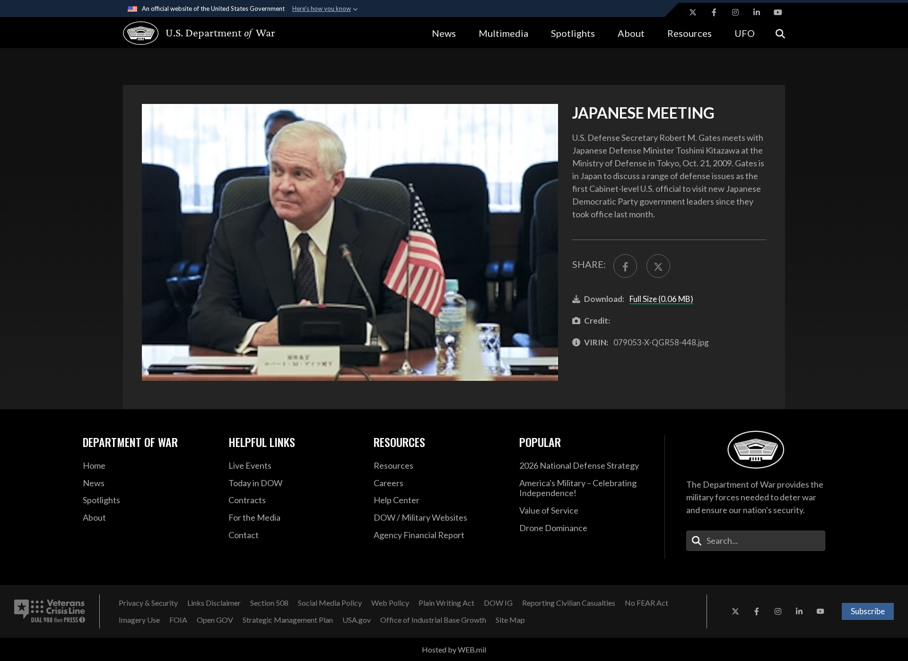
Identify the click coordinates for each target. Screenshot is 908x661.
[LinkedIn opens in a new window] (757, 12)
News (444, 33)
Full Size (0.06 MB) (661, 299)
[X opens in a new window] (693, 12)
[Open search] (780, 32)
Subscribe (868, 611)
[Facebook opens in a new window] (714, 12)
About (631, 33)
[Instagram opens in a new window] (735, 12)
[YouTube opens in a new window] (778, 12)
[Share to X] (658, 266)
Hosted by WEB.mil (454, 649)
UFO (744, 33)
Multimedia (503, 33)
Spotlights (573, 33)
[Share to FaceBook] (625, 266)
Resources (689, 33)
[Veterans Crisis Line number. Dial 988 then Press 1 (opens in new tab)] (49, 611)
